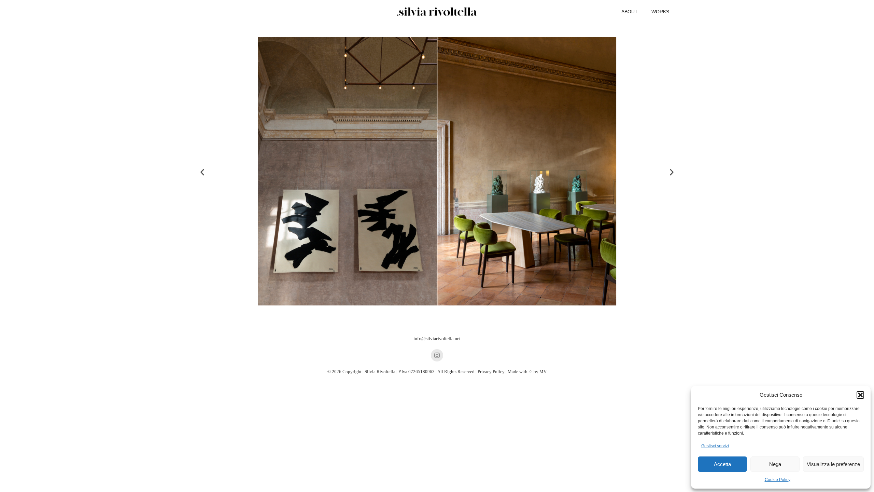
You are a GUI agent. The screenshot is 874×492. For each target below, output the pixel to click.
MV (543, 371)
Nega (775, 464)
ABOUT (629, 11)
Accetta (722, 464)
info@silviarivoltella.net (437, 338)
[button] (860, 395)
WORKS (660, 11)
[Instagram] (437, 355)
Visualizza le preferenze (833, 464)
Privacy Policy (491, 371)
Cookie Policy (777, 479)
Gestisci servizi (715, 445)
